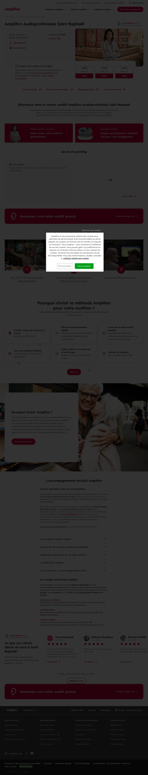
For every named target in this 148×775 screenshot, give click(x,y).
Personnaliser (65, 266)
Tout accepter (84, 266)
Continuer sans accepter (91, 230)
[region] (75, 252)
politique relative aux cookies (76, 258)
